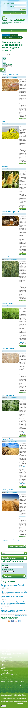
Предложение (8, 37)
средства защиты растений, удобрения (12, 642)
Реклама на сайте (19, 681)
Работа (4, 664)
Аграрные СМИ (6, 649)
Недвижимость (6, 663)
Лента (6, 35)
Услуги (4, 661)
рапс (3, 121)
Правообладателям (19, 685)
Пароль (11, 6)
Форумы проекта (6, 672)
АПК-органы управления (8, 627)
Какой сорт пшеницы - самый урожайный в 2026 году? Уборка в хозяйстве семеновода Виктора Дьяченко (13, 603)
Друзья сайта (4, 677)
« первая (13, 539)
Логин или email (9, 3)
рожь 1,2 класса (8, 395)
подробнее (23, 118)
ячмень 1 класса (8, 303)
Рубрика (6, 59)
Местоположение (8, 569)
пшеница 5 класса (8, 439)
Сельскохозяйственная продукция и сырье (13, 653)
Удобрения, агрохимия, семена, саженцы (12, 658)
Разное (18, 37)
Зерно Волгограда (12, 77)
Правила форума (6, 673)
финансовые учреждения (8, 647)
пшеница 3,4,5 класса (10, 75)
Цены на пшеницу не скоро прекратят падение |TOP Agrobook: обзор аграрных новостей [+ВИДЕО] (13, 585)
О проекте (10, 681)
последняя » (15, 541)
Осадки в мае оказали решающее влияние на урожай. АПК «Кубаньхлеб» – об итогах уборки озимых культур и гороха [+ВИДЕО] (14, 610)
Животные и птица (7, 660)
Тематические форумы (8, 670)
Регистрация (8, 13)
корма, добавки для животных (10, 633)
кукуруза (5, 166)
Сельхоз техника (6, 654)
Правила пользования (6, 685)
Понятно (3, 705)
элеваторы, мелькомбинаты (9, 648)
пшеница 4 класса (8, 490)
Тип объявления (7, 63)
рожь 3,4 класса (8, 349)
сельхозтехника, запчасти (8, 640)
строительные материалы (8, 645)
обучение (4, 637)
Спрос (14, 35)
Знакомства (5, 666)
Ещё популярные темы (21, 615)
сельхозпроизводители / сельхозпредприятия (14, 638)
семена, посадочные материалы (10, 641)
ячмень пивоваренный (10, 212)
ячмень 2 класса (8, 257)
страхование (5, 644)
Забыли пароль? (20, 13)
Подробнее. (20, 703)
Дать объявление (16, 546)
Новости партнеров (6, 679)
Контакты (3, 681)
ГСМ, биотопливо (6, 631)
